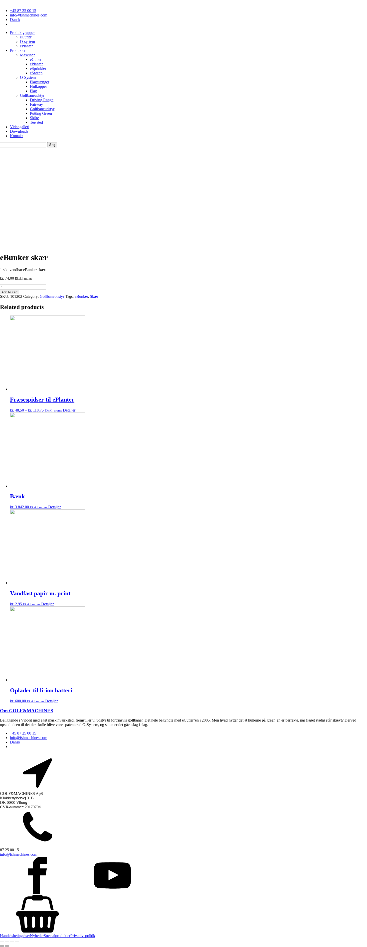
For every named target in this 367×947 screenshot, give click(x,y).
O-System (28, 77)
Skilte (34, 118)
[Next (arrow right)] (7, 946)
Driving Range (41, 100)
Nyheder (37, 936)
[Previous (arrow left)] (2, 946)
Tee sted (36, 122)
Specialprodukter (57, 936)
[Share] (7, 941)
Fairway (36, 104)
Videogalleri (19, 127)
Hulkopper (38, 86)
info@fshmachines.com (28, 15)
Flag (33, 91)
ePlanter (26, 46)
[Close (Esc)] (2, 941)
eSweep (36, 73)
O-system (27, 41)
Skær (94, 296)
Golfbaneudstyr (32, 95)
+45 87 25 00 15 (23, 10)
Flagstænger (39, 82)
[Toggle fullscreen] (12, 941)
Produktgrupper (22, 32)
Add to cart (9, 292)
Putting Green (41, 113)
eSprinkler (38, 68)
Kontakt (16, 136)
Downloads (19, 131)
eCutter (25, 37)
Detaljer (69, 410)
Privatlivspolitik (82, 936)
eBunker (81, 296)
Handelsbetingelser (15, 936)
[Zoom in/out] (17, 941)
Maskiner (27, 55)
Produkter (17, 50)
